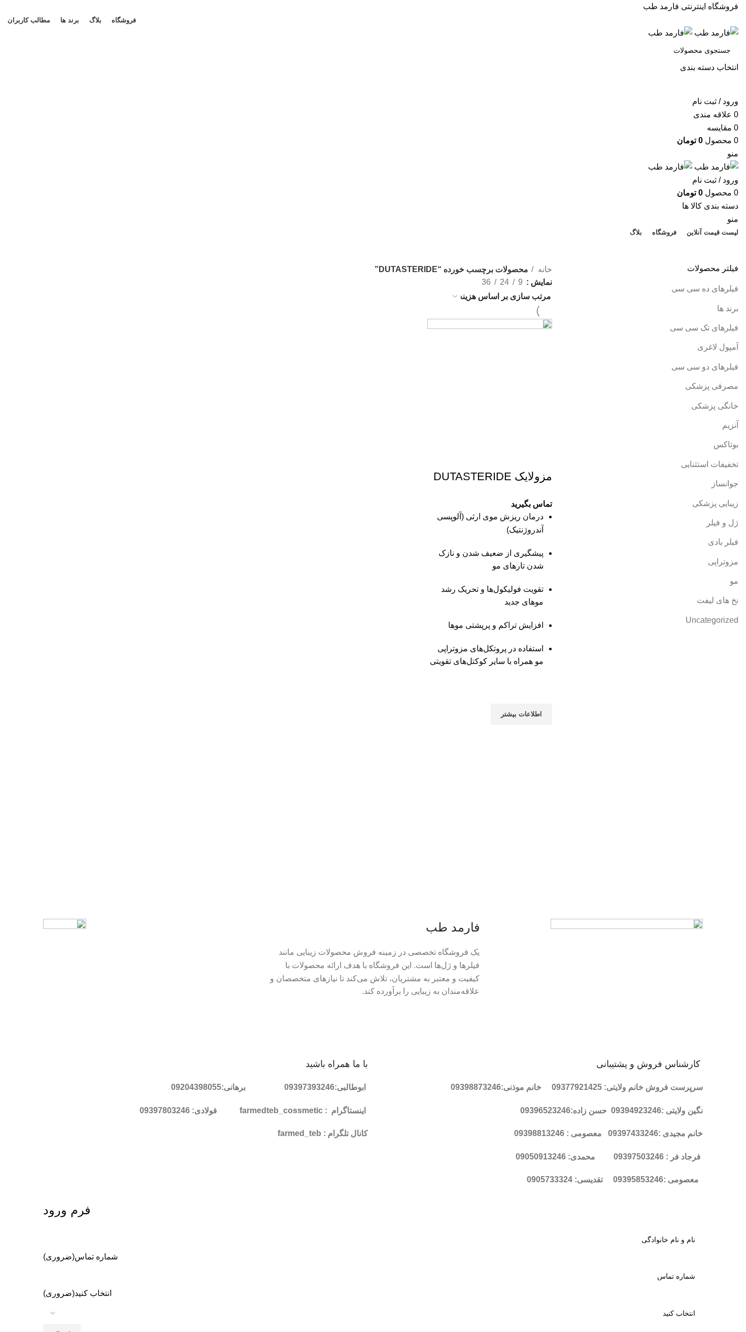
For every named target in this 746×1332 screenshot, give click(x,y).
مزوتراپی (723, 561)
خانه (544, 269)
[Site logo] (715, 32)
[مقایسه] (539, 456)
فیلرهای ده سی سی (704, 288)
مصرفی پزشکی (711, 386)
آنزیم (730, 425)
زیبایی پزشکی (715, 503)
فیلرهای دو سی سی (704, 366)
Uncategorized (712, 620)
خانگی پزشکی (714, 406)
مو (734, 581)
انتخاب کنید (77, 1293)
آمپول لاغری (717, 347)
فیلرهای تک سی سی (704, 327)
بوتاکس (726, 444)
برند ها (727, 308)
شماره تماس (80, 1256)
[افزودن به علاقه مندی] (539, 691)
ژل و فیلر (722, 522)
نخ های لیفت (717, 600)
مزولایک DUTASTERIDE (492, 476)
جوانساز (724, 483)
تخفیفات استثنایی (709, 464)
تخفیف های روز (369, 250)
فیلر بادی (723, 542)
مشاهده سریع (539, 737)
